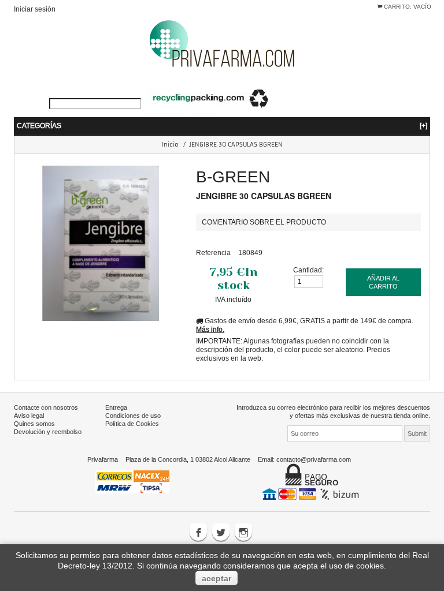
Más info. (210, 329)
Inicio (170, 144)
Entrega (116, 407)
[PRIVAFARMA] (222, 43)
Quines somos (34, 424)
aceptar (216, 578)
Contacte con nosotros (46, 407)
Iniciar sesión (35, 9)
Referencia (213, 252)
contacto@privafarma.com (313, 459)
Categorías (222, 125)
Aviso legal (29, 416)
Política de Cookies (132, 424)
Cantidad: (308, 269)
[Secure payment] (311, 493)
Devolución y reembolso (48, 432)
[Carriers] (132, 481)
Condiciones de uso (133, 416)
